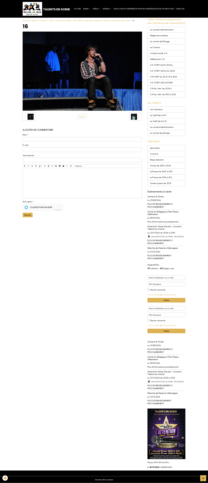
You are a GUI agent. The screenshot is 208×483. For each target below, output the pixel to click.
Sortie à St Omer (155, 196)
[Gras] (25, 166)
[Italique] (28, 166)
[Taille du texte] (36, 166)
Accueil (77, 9)
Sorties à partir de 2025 (160, 183)
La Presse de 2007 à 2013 (161, 171)
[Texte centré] (48, 166)
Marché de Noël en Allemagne (162, 248)
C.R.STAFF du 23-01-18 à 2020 (163, 77)
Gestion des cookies (104, 479)
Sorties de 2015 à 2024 (160, 165)
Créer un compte (153, 295)
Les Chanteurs (156, 109)
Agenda (106, 9)
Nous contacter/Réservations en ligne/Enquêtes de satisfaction (144, 9)
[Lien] (52, 166)
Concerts (154, 154)
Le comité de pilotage (160, 133)
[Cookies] (5, 478)
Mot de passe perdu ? (169, 295)
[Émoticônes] (71, 166)
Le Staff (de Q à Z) (158, 121)
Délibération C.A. (157, 59)
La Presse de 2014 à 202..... (162, 177)
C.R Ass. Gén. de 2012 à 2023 (163, 94)
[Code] (67, 166)
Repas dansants (157, 160)
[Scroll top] (203, 478)
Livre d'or (180, 9)
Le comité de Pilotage (160, 41)
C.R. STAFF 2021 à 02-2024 (162, 71)
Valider (166, 300)
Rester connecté (157, 290)
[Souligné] (32, 166)
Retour (82, 117)
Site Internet (28, 155)
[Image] (60, 166)
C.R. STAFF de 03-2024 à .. (162, 65)
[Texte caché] (56, 166)
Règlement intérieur (159, 35)
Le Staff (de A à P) (158, 115)
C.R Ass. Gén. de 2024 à (161, 88)
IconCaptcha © (58, 209)
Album (86, 9)
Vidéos (96, 9)
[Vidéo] (63, 166)
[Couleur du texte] (40, 166)
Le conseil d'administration (161, 29)
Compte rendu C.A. (159, 53)
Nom (25, 135)
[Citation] (45, 166)
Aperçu (78, 166)
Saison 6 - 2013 (46, 20)
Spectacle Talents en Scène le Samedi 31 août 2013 (107, 20)
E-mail (25, 145)
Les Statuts (155, 47)
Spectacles (155, 148)
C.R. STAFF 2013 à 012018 (161, 82)
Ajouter (27, 215)
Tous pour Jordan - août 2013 (69, 20)
